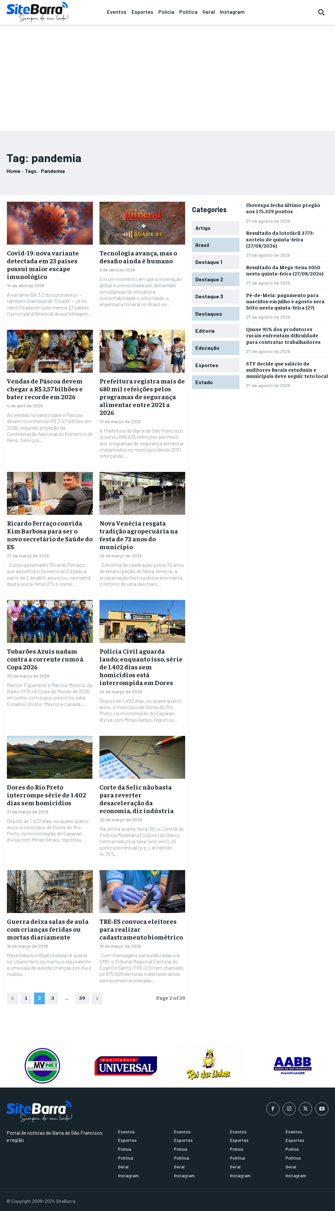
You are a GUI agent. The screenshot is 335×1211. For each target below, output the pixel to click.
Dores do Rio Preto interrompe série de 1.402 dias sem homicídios (46, 795)
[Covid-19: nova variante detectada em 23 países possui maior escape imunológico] (50, 223)
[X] (305, 1108)
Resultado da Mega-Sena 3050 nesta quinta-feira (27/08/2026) (285, 270)
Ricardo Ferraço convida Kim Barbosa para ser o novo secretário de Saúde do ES (50, 534)
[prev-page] (12, 998)
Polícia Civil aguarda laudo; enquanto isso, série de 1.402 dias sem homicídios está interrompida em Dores (141, 666)
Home (14, 171)
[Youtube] (321, 1108)
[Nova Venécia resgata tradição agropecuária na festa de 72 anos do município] (142, 493)
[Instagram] (289, 1108)
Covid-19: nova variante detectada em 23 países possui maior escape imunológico (43, 264)
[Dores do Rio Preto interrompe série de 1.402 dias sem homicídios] (50, 757)
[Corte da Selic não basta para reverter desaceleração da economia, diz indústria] (142, 757)
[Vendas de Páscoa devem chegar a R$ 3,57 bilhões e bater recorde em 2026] (50, 351)
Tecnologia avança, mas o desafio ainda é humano (138, 257)
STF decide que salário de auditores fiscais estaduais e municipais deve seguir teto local (287, 369)
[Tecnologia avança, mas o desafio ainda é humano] (142, 223)
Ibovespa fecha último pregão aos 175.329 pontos (283, 207)
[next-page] (97, 998)
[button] (321, 12)
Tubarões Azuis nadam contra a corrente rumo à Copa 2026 (45, 659)
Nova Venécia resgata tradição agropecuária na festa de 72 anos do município (138, 534)
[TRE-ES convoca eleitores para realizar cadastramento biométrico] (142, 891)
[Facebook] (272, 1108)
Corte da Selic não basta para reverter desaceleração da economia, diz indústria (136, 798)
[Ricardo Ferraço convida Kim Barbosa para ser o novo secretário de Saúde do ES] (50, 493)
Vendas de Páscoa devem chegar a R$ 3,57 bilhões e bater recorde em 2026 (45, 389)
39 (82, 997)
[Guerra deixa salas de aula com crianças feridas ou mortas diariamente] (50, 891)
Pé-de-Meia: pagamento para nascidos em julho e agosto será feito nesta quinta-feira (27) (285, 300)
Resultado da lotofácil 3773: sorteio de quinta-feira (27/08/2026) (280, 238)
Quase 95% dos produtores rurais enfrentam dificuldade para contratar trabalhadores (283, 335)
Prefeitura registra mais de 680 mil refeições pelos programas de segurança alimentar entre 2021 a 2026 (142, 396)
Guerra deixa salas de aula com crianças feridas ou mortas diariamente (48, 929)
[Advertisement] (167, 75)
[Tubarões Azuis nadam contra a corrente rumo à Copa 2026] (50, 621)
